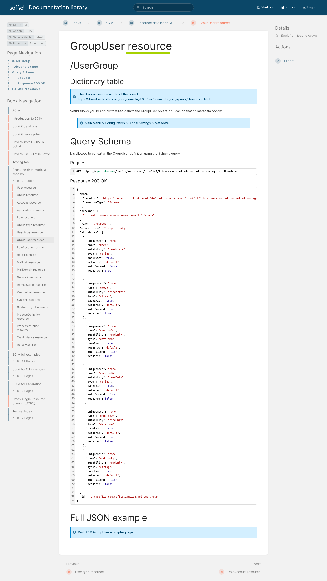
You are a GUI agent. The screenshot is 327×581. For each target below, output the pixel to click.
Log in (311, 7)
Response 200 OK (31, 83)
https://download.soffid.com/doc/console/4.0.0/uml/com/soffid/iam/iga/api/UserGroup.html (144, 99)
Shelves (267, 7)
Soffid (17, 24)
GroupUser (37, 43)
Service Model (22, 37)
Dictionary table (26, 66)
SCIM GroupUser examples (104, 532)
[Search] (138, 7)
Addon (17, 31)
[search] (163, 7)
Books (290, 7)
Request (23, 78)
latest (39, 37)
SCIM (29, 31)
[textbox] (166, 172)
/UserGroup (21, 61)
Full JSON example (26, 89)
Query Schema (23, 72)
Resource (19, 43)
